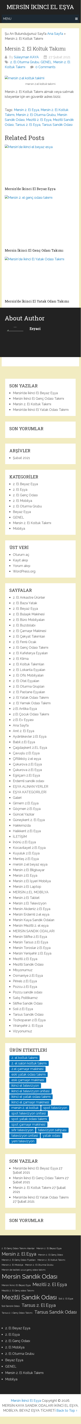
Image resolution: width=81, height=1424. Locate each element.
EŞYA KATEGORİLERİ (29, 792)
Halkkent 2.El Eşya (27, 831)
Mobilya (19, 528)
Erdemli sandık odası (28, 781)
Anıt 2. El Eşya (23, 731)
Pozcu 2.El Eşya (25, 987)
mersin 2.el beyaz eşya (30, 864)
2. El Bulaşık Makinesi (29, 614)
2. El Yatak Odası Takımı (31, 698)
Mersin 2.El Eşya (25, 875)
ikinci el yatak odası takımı (31, 1097)
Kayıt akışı (20, 560)
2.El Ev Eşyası (23, 720)
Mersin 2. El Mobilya (12, 1265)
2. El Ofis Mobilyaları (28, 675)
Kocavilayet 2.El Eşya (29, 848)
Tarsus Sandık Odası (57, 125)
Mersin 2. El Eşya (26, 110)
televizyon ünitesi (24, 1136)
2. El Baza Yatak (25, 603)
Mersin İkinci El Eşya (40, 7)
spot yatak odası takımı (29, 1119)
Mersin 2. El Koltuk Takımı (32, 404)
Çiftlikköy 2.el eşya (27, 759)
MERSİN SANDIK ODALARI (33, 931)
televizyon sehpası (52, 1130)
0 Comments (45, 67)
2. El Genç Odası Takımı (30, 648)
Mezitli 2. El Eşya (38, 120)
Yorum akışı (21, 566)
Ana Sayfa (55, 34)
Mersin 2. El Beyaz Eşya (49, 1248)
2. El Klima (21, 659)
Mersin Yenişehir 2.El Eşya (32, 953)
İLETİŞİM (20, 837)
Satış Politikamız (25, 998)
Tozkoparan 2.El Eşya (29, 1020)
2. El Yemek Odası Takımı (32, 703)
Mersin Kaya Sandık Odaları (33, 920)
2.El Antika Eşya (25, 709)
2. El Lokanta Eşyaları (29, 670)
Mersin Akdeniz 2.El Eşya (31, 909)
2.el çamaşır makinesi (27, 1069)
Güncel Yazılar (23, 814)
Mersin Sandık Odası (29, 1276)
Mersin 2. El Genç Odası (50, 1254)
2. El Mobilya (22, 501)
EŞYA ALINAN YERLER (30, 787)
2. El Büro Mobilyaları (29, 620)
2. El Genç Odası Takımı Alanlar (18, 1248)
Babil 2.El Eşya (24, 742)
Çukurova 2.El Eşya (27, 764)
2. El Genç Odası (25, 495)
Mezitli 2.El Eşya (25, 959)
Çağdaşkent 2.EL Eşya (30, 748)
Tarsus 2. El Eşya (27, 125)
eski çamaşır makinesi (27, 1080)
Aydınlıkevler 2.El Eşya (29, 736)
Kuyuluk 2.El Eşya (26, 853)
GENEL (46, 62)
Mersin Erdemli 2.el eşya (31, 914)
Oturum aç (21, 555)
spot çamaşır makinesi (28, 1124)
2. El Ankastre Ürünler (29, 597)
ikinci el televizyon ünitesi (30, 1091)
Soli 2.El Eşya (23, 1009)
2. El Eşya (20, 490)
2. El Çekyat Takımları (29, 636)
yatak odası (51, 1136)
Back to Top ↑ (66, 1410)
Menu (7, 18)
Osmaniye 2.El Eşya (28, 976)
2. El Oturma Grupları (28, 686)
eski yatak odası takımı (28, 1074)
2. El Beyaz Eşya (25, 484)
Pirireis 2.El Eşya (25, 981)
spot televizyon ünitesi (28, 1113)
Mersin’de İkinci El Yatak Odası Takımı (41, 410)
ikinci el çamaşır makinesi (30, 1102)
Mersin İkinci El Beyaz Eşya (16, 1285)
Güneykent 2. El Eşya (29, 820)
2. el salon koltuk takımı (29, 1063)
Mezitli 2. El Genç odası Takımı (18, 1290)
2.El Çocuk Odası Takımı (31, 714)
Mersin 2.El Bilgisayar (29, 870)
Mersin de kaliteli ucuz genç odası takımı (24, 1270)
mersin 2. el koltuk (25, 1108)
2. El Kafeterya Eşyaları (30, 653)
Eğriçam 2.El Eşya (26, 775)
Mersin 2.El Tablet (26, 898)
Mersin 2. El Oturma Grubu (36, 115)
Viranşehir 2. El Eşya (28, 1026)
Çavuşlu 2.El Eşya (26, 753)
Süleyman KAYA (26, 57)
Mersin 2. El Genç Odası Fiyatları (19, 1260)
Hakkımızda (22, 825)
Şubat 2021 (21, 458)
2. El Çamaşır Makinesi (29, 631)
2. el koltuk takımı (24, 1058)
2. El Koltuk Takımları (28, 664)
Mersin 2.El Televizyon (29, 903)
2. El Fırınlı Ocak (24, 642)
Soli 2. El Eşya (66, 1298)
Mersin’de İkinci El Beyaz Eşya (35, 393)
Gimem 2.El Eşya (26, 803)
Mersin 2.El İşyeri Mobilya (32, 881)
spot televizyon (55, 1108)
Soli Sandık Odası (11, 1306)
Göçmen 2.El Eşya (27, 809)
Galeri (17, 798)
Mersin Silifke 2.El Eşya (30, 937)
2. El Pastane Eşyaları (29, 692)
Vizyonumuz (22, 1031)
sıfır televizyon (22, 1130)
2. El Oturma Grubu (24, 62)
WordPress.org (24, 571)
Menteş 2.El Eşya (26, 859)
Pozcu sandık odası (27, 992)
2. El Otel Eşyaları (26, 681)
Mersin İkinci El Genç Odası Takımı (38, 399)
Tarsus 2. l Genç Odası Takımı (17, 1313)
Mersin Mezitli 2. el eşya (30, 926)
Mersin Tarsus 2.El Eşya (30, 942)
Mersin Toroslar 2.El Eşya (32, 948)
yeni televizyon (22, 1141)
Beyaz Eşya (22, 512)
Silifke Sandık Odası (27, 1003)
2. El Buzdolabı (24, 625)
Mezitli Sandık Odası (28, 964)
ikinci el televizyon (25, 1086)
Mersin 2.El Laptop (27, 887)
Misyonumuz (23, 970)
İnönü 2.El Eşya (24, 842)
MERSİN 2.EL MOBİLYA (30, 892)
